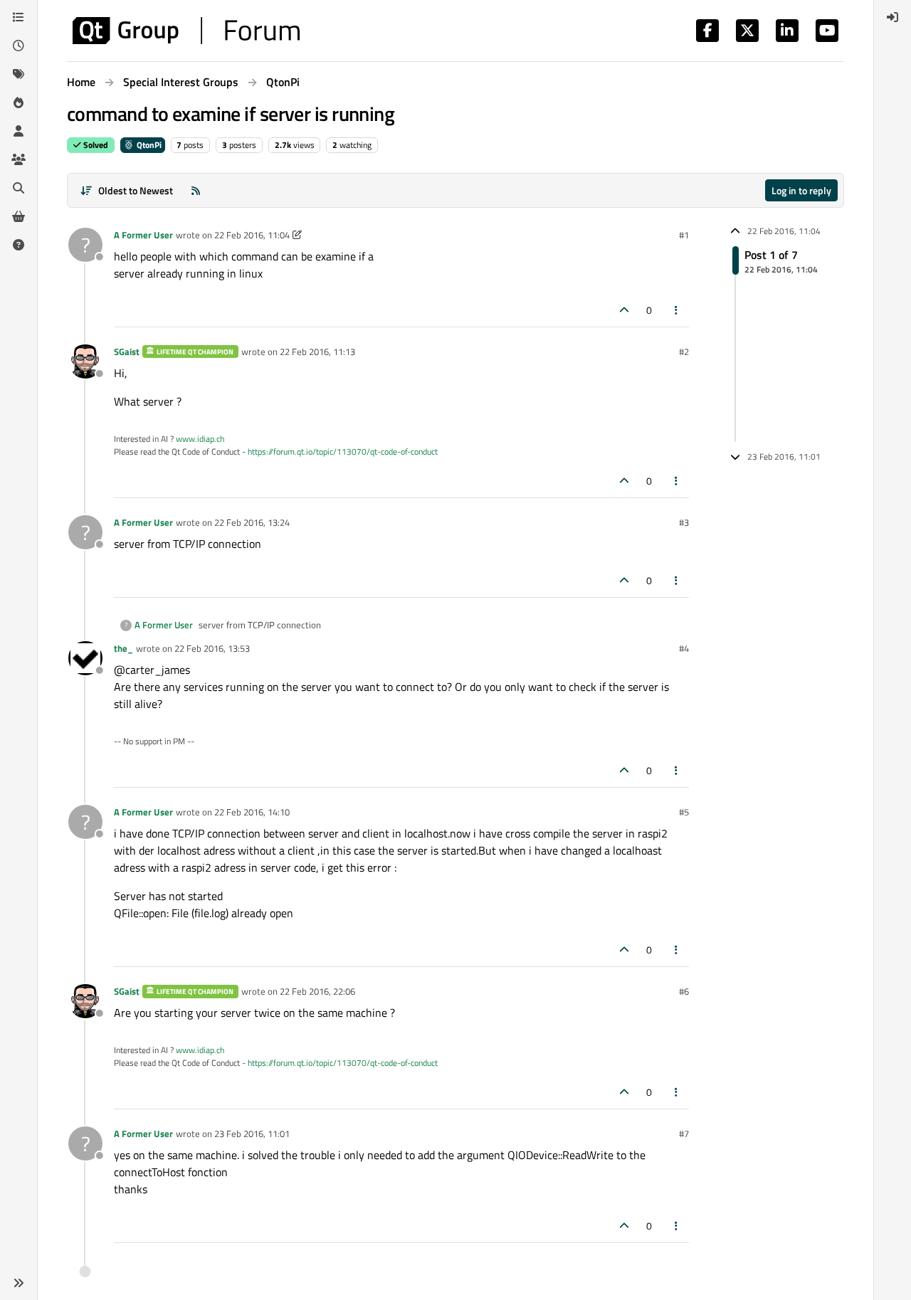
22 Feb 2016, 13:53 (212, 648)
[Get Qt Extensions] (18, 216)
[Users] (18, 131)
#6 (684, 991)
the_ (123, 648)
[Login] (892, 17)
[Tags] (18, 74)
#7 (684, 1133)
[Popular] (18, 102)
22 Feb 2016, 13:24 (252, 522)
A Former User (143, 235)
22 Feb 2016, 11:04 (252, 235)
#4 (684, 648)
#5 (684, 812)
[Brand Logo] (186, 30)
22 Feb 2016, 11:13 (317, 351)
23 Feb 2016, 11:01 (252, 1133)
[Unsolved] (18, 244)
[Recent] (18, 45)
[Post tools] (677, 310)
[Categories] (18, 17)
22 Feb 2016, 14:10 (252, 812)
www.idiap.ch (200, 438)
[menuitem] (892, 17)
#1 (684, 235)
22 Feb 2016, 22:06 (317, 991)
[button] (18, 1283)
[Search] (18, 187)
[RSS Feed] (195, 190)
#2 (684, 351)
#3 (684, 522)
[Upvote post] (624, 310)
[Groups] (18, 159)
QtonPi (148, 145)
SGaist (126, 351)
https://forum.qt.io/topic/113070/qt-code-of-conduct (343, 451)
